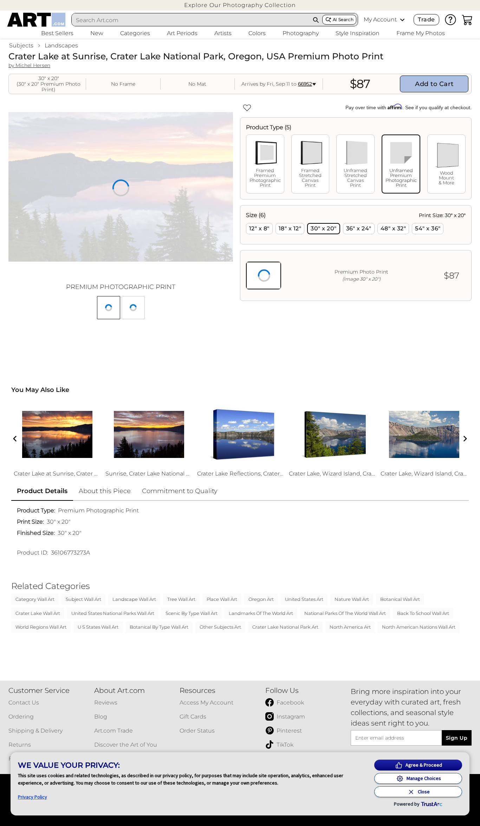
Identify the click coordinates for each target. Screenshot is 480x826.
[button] (240, 5)
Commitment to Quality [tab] (180, 491)
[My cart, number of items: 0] (467, 19)
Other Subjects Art (220, 627)
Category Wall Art (34, 599)
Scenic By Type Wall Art (192, 613)
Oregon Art (261, 599)
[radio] (259, 228)
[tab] (265, 164)
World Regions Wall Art (40, 627)
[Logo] (36, 20)
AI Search (343, 19)
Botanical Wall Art (400, 599)
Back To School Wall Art (423, 613)
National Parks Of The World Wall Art (345, 613)
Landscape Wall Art (134, 599)
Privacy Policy (32, 797)
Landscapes (61, 45)
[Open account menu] (402, 19)
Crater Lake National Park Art (285, 627)
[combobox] (191, 20)
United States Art (304, 599)
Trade (426, 19)
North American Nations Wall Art (418, 627)
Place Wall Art (222, 599)
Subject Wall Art (83, 599)
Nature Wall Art (352, 599)
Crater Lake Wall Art (37, 613)
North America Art (350, 627)
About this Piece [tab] (105, 491)
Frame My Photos (420, 33)
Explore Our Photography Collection (240, 5)
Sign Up (456, 738)
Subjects (21, 45)
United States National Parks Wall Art (112, 613)
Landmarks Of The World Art (261, 613)
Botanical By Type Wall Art (159, 627)
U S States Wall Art (98, 627)
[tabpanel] (356, 253)
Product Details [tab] (42, 491)
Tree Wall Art (181, 599)
